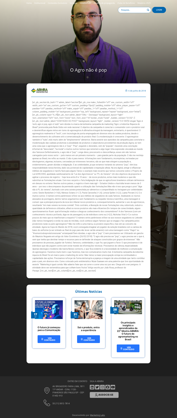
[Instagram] (102, 387)
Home (29, 3)
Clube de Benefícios (126, 3)
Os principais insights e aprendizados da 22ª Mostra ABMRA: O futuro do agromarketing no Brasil (128, 331)
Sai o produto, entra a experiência (88, 329)
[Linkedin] (92, 387)
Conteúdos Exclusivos (57, 3)
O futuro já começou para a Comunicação (49, 329)
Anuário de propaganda (104, 3)
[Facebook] (107, 387)
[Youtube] (113, 387)
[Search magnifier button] (148, 10)
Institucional (39, 3)
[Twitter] (97, 387)
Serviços (73, 3)
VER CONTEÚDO (49, 339)
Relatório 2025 (144, 3)
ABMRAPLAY (85, 3)
